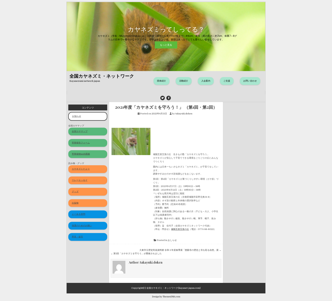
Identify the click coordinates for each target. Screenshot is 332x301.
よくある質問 (78, 214)
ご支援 (226, 81)
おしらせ (172, 240)
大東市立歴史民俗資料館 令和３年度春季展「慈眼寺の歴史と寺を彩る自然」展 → (180, 250)
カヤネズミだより (81, 169)
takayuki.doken (183, 113)
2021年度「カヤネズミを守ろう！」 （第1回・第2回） (166, 107)
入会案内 (205, 81)
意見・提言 (77, 236)
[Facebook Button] (168, 98)
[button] (166, 36)
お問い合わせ (250, 81)
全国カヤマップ (79, 131)
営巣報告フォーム (81, 142)
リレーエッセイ (79, 180)
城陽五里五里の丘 (180, 229)
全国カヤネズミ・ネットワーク (102, 76)
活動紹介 (183, 81)
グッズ (75, 191)
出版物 (75, 203)
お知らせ (76, 116)
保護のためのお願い (82, 225)
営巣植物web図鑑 (81, 154)
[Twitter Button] (162, 98)
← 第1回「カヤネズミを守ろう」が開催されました (136, 253)
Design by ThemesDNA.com (166, 296)
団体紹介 (161, 81)
